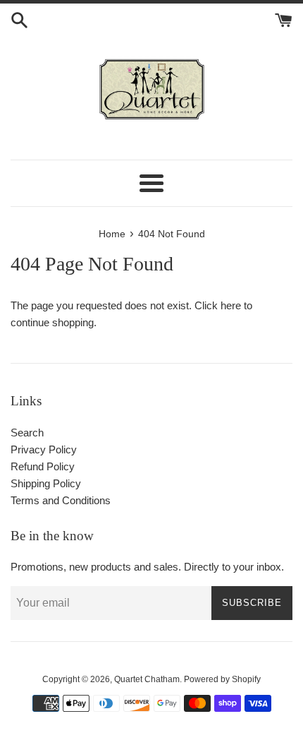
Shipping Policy (46, 483)
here (231, 305)
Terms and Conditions (61, 500)
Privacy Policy (44, 449)
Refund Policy (43, 466)
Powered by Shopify (222, 679)
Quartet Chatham (147, 679)
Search (27, 433)
